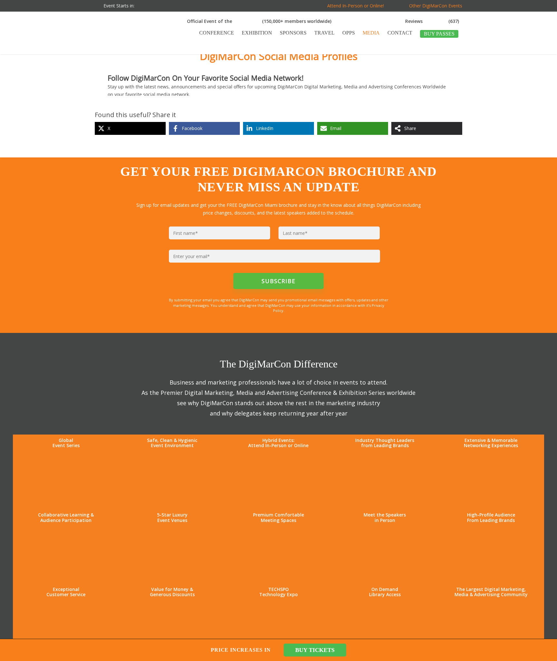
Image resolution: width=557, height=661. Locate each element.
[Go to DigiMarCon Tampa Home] (115, 51)
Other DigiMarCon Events (435, 6)
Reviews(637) (432, 21)
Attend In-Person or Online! (355, 6)
